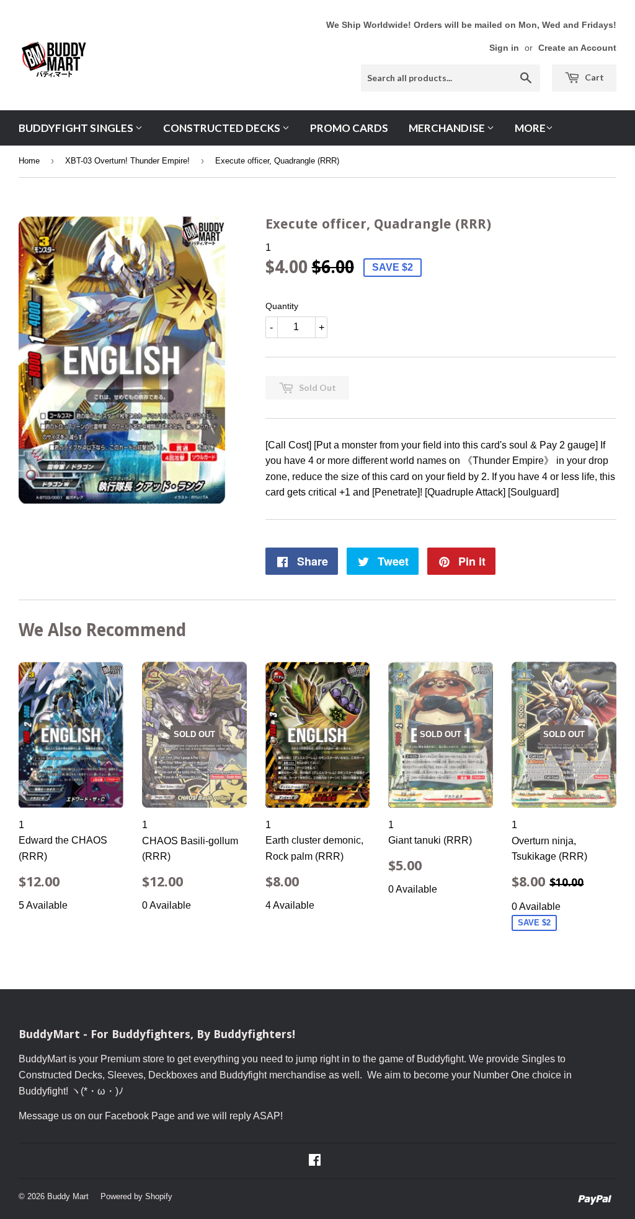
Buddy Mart (68, 1196)
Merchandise (448, 127)
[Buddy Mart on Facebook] (314, 1161)
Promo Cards (349, 127)
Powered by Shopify (136, 1196)
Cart (593, 77)
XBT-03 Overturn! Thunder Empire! (127, 160)
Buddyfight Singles (77, 127)
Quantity (281, 306)
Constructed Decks (222, 127)
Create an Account (577, 48)
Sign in (504, 48)
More (530, 127)
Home (29, 160)
